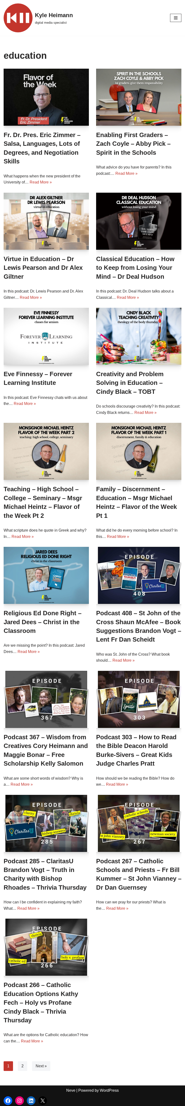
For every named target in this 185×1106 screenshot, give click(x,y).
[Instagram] (19, 1100)
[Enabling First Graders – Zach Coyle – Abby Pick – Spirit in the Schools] (138, 97)
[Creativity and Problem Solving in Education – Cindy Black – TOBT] (138, 336)
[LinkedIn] (31, 1100)
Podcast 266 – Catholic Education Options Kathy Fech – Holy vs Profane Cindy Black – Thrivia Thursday (41, 1002)
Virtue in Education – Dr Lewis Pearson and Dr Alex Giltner (43, 267)
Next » (41, 1066)
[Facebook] (8, 1100)
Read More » (41, 182)
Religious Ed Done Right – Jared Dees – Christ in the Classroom (42, 621)
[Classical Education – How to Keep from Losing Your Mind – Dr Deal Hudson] (138, 221)
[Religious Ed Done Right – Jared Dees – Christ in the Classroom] (46, 575)
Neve (70, 1090)
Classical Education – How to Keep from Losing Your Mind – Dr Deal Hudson (135, 267)
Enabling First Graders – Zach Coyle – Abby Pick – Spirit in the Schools (133, 143)
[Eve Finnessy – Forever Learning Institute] (46, 336)
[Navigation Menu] (175, 18)
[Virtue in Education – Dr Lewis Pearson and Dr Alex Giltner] (46, 221)
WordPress (109, 1090)
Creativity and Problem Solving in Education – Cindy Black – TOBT (130, 382)
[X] (42, 1100)
